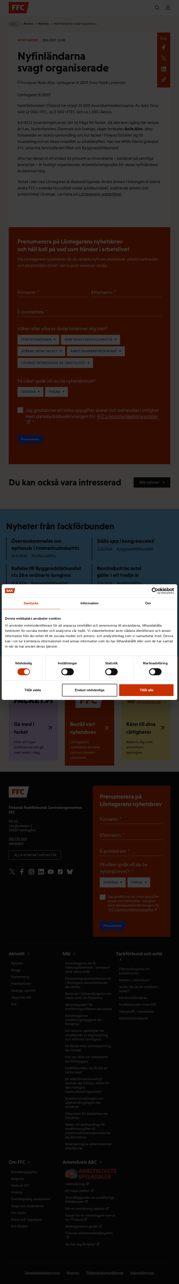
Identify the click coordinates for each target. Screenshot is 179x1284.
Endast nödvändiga (89, 690)
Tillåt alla (146, 690)
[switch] (67, 671)
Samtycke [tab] (31, 603)
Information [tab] (89, 603)
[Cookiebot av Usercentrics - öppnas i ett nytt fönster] (155, 590)
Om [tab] (148, 603)
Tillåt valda (32, 690)
